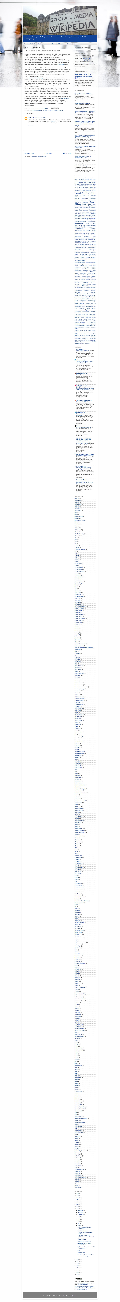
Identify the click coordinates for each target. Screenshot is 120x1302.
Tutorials (85, 319)
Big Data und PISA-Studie (84, 1241)
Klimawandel (78, 781)
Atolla (78, 1250)
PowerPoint (93, 282)
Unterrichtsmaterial (79, 325)
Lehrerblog (77, 252)
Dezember (81, 1210)
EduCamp (88, 209)
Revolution (84, 295)
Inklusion (84, 238)
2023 (77, 1200)
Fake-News (78, 215)
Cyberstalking (87, 193)
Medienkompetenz (80, 262)
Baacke (76, 182)
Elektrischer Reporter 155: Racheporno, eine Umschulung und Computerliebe (84, 482)
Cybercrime (93, 192)
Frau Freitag (87, 218)
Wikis (76, 340)
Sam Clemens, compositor (82, 350)
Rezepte (89, 295)
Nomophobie (77, 271)
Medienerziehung (80, 260)
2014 (77, 1268)
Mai (79, 1221)
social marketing (79, 308)
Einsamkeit (93, 209)
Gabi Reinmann (80, 412)
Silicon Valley (93, 305)
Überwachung (78, 320)
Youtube (77, 343)
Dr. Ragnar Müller (87, 63)
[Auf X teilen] (55, 108)
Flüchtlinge (77, 218)
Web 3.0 (86, 333)
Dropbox (84, 207)
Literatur (82, 257)
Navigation (77, 268)
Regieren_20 (78, 295)
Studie (79, 313)
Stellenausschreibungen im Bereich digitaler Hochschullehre (84, 362)
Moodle (90, 265)
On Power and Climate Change (83, 427)
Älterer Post (67, 153)
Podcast (82, 281)
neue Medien (92, 270)
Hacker (94, 233)
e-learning (77, 209)
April (79, 1223)
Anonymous (87, 179)
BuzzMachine (80, 349)
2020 (77, 1206)
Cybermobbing (79, 193)
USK (75, 327)
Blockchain (90, 184)
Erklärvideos (93, 212)
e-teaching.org (80, 360)
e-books (94, 207)
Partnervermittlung (86, 276)
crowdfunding (78, 192)
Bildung (89, 182)
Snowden (88, 306)
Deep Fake (93, 197)
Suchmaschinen (78, 314)
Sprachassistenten (85, 311)
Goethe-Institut (78, 233)
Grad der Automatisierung (36, 78)
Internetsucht (78, 241)
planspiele (77, 281)
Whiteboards (85, 336)
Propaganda (77, 289)
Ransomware (86, 290)
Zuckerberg (87, 343)
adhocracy (86, 178)
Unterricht (93, 322)
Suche (87, 313)
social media (91, 308)
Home (26, 44)
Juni (79, 1219)
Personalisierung (91, 278)
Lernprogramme (78, 255)
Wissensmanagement (86, 341)
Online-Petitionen (92, 273)
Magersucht (77, 259)
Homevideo (86, 236)
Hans (29, 117)
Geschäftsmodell (79, 228)
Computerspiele (92, 189)
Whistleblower (77, 336)
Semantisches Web (91, 301)
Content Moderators (86, 190)
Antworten (31, 125)
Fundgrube (50, 110)
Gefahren (93, 223)
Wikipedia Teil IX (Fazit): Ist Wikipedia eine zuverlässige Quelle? (83, 76)
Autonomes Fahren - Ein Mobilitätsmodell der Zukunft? (85, 1236)
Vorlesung (82, 332)
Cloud (85, 189)
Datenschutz (78, 197)
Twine (89, 319)
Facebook (93, 213)
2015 (77, 1265)
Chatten (91, 187)
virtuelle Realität (79, 1132)
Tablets (94, 314)
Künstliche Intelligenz (80, 789)
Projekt (83, 287)
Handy (81, 235)
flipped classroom (91, 216)
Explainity (87, 213)
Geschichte (93, 228)
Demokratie (85, 198)
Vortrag (86, 332)
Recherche (93, 292)
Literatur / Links (51, 44)
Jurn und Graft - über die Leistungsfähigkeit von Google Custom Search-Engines (83, 442)
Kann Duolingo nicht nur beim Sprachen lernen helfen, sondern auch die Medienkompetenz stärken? (85, 136)
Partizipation (77, 276)
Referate (94, 293)
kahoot (76, 244)
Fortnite (82, 218)
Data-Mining (93, 195)
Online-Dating (83, 273)
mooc (86, 265)
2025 (77, 1195)
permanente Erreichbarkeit (81, 278)
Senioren (88, 303)
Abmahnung (81, 177)
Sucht (83, 314)
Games (87, 223)
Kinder (82, 244)
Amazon (76, 179)
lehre (88, 251)
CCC (78, 187)
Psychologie (83, 288)
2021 (77, 1204)
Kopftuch (87, 247)
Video (76, 328)
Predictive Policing (91, 284)
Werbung (88, 335)
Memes (76, 264)
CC (75, 187)
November (81, 1212)
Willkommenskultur (81, 340)
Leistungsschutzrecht (85, 252)
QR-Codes (88, 288)
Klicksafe (77, 779)
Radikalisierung (78, 290)
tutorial (80, 319)
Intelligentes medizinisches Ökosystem (84, 1228)
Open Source (86, 274)
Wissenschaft (78, 341)
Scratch (94, 298)
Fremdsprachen (91, 220)
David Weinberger (86, 197)
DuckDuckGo (89, 207)
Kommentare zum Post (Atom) (38, 156)
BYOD (82, 185)
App (91, 179)
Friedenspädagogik (92, 221)
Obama (87, 271)
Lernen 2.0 (83, 254)
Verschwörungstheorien (90, 327)
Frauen (91, 218)
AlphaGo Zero (81, 1252)
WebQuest (93, 333)
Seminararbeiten (79, 303)
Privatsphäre (85, 286)
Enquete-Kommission (83, 210)
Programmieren (78, 287)
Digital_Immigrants (92, 200)
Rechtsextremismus (80, 293)
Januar (80, 1225)
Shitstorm (80, 305)
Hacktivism (77, 235)
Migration (76, 265)
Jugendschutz (93, 242)
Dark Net (86, 195)
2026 (77, 1193)
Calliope (85, 185)
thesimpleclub (86, 316)
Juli (79, 1216)
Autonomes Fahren (37, 110)
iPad (88, 241)
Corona (94, 190)
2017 (77, 1261)
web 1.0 (94, 332)
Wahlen (90, 332)
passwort (94, 276)
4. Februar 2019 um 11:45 (38, 117)
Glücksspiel (93, 231)
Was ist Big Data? (82, 1239)
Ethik (76, 213)
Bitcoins (78, 184)
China (94, 187)
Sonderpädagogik (78, 309)
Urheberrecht (89, 325)
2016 (77, 1263)
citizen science (78, 188)
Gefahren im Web (91, 225)
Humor (94, 236)
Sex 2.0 (93, 303)
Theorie (53, 121)
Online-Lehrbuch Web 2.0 (64, 44)
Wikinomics (77, 338)
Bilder (85, 182)
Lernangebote (93, 252)
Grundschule (89, 233)
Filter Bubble (78, 216)
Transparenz (88, 317)
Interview (84, 241)
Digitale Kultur (86, 204)
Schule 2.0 (77, 983)
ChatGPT (86, 187)
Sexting (76, 305)
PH (79, 279)
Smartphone (78, 306)
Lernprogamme (92, 254)
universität (77, 322)
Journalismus (78, 242)
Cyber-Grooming (85, 192)
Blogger (74, 1295)
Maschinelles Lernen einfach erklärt (84, 455)
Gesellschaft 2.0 (80, 230)
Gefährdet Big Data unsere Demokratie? (84, 1244)
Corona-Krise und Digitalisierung (83, 93)
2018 (77, 1259)
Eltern (76, 210)
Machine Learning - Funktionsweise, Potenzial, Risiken (84, 1232)
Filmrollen (93, 215)
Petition (76, 279)
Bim (64, 1295)
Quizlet (94, 288)
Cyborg (76, 195)
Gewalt (94, 230)
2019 (77, 1208)
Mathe (81, 259)
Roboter (94, 295)
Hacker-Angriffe (65, 98)
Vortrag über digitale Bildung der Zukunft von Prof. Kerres (83, 157)
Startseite (32, 44)
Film (82, 215)
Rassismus (93, 290)
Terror (82, 316)
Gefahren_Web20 (80, 227)
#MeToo (76, 177)
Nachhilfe (93, 267)
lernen (76, 254)
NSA (81, 271)
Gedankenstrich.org (82, 373)
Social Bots (93, 306)
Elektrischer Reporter (82, 479)
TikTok (91, 316)
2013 (77, 1270)
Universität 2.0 (84, 322)
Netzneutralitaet (78, 270)
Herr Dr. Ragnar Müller (83, 1283)
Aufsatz (84, 181)
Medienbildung (92, 259)
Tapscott (76, 316)
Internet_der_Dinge (83, 239)
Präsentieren (77, 284)
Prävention (84, 284)
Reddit (88, 293)
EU (83, 213)
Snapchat (83, 306)
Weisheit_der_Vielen (80, 335)
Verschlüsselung (80, 327)
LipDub (90, 255)
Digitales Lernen (84, 205)
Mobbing (82, 265)
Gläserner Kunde (79, 231)
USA (95, 325)
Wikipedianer (93, 338)
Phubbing (88, 279)
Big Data (45, 110)
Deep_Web (77, 198)
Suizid (87, 314)
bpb (78, 185)
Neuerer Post (29, 153)
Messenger (81, 264)
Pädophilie (94, 274)
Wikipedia (85, 338)
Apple (94, 179)
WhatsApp (93, 335)
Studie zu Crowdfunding (81, 166)
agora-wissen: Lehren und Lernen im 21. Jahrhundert (83, 438)
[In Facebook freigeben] (56, 108)
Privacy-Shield (77, 285)
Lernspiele (85, 255)
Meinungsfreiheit (92, 262)
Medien (85, 259)
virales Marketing (79, 1126)
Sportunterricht (78, 311)
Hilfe (94, 235)
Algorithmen (93, 178)
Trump (76, 319)
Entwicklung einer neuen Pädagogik (82, 212)
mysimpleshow (78, 267)
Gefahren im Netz (80, 225)
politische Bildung (81, 282)
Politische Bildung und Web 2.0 (85, 454)
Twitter (94, 319)
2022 (77, 1202)
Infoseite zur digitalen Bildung (82, 103)
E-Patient (83, 209)
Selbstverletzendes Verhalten (82, 995)
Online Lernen (78, 883)
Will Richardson (80, 426)
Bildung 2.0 (77, 530)
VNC (79, 332)
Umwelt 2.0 (93, 320)
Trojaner (94, 317)
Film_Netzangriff (87, 215)
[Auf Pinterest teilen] (58, 108)
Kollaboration (93, 246)
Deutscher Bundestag (80, 200)
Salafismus (77, 297)
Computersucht (78, 190)
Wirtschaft (87, 340)
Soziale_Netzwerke (87, 310)
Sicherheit (88, 305)
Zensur (83, 343)
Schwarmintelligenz (86, 298)
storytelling (93, 311)
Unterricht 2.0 (79, 324)
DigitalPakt (77, 207)
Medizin (87, 262)
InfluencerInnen (78, 238)
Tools (76, 317)
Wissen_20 (93, 340)
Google (83, 233)
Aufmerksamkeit (78, 181)
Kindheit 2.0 (93, 244)
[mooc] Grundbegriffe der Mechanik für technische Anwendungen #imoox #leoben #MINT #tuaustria (85, 388)
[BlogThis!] (53, 108)
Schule (88, 297)
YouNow (94, 341)
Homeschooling (78, 236)
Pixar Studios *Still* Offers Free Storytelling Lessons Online (83, 468)
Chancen (81, 187)
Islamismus (93, 241)
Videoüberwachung (84, 328)
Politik (87, 281)
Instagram (88, 238)
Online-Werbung (78, 274)
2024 (77, 1197)
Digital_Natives (78, 202)
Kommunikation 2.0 (80, 247)
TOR (79, 317)
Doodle (80, 207)
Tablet (90, 314)
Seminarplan (41, 44)
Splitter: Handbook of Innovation (84, 374)
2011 (77, 1274)
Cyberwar (94, 193)
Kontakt (76, 44)
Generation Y (92, 227)
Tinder (94, 316)
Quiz (91, 288)
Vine (90, 328)
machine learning (58, 110)
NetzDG (94, 268)
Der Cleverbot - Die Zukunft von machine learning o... (85, 1255)
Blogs (94, 184)
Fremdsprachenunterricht (80, 221)
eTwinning (80, 213)
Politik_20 (93, 281)
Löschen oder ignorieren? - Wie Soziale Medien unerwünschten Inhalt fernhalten (85, 112)
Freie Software (78, 683)
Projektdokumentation (91, 287)
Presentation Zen (81, 466)
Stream (76, 313)
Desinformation (93, 198)
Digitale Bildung (79, 614)
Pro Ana (93, 285)
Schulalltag (82, 297)
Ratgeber (77, 292)
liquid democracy (79, 816)
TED (79, 316)
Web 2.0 (78, 333)
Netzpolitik (85, 270)
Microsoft (94, 264)
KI (78, 244)
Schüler (79, 298)
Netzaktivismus (86, 268)
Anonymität (81, 179)
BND (76, 185)
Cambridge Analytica (91, 185)
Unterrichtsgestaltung (91, 324)
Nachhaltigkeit (86, 267)
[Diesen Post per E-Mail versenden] (52, 108)
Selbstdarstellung (83, 300)
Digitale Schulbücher (80, 618)
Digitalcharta (85, 202)
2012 (77, 1272)
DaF (80, 195)
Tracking (82, 317)
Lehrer (94, 251)
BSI (80, 185)
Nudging (84, 271)
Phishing (83, 279)
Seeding (76, 300)
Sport (94, 309)
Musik (94, 265)
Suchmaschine (92, 313)
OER (91, 271)
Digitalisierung (92, 205)
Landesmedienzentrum (81, 793)
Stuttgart (83, 313)
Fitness (84, 216)
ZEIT (80, 343)
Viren (81, 330)
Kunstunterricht (92, 249)
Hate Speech (88, 235)
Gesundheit (88, 230)
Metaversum (87, 264)
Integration (93, 238)
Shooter (84, 305)
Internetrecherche (92, 239)
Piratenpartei (93, 279)
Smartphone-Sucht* (81, 401)
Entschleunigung (92, 210)
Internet (76, 239)
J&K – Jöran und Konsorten (84, 400)
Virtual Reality (87, 330)
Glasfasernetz (87, 231)
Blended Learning (84, 184)
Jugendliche (85, 242)
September (81, 1214)
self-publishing (82, 301)
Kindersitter (87, 244)
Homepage (61, 64)
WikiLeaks (93, 336)
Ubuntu (84, 320)
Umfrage (88, 320)
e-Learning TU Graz (81, 385)
